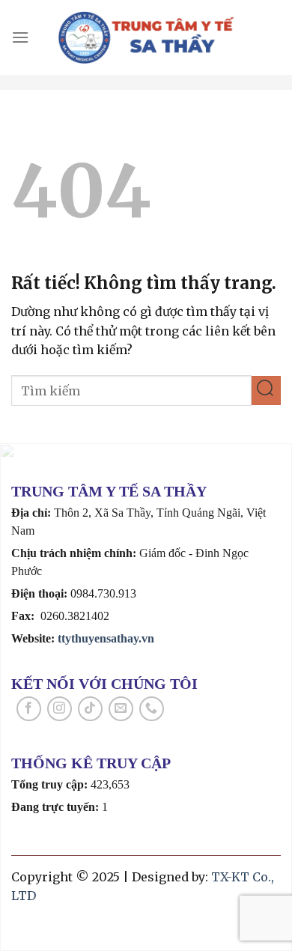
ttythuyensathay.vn (106, 638)
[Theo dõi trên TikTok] (90, 708)
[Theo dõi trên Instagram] (59, 708)
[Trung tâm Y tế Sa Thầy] (146, 37)
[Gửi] (266, 390)
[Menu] (20, 37)
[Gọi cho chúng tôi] (151, 708)
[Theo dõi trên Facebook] (28, 708)
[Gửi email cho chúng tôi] (121, 708)
